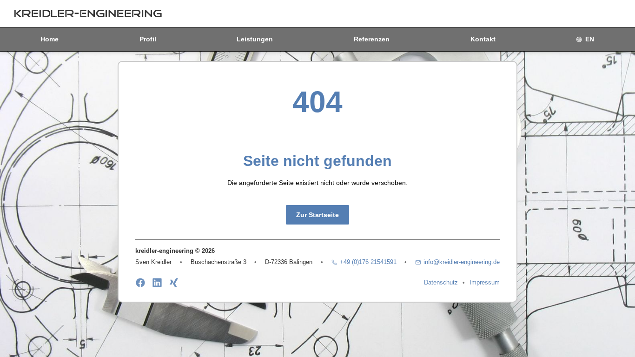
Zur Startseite (317, 214)
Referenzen (372, 39)
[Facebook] (140, 283)
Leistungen (255, 39)
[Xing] (174, 283)
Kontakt (483, 39)
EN (590, 39)
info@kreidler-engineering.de (461, 261)
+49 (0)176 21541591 (368, 261)
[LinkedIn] (157, 283)
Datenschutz (441, 282)
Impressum (485, 282)
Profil (147, 39)
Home (49, 39)
